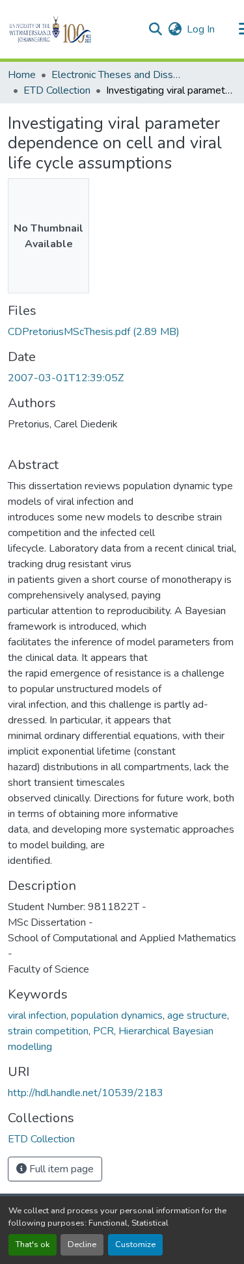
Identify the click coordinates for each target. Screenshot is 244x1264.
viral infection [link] (37, 1015)
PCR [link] (103, 1031)
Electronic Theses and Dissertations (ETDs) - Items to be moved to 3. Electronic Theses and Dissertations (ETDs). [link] (116, 75)
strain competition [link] (48, 1031)
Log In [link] (201, 29)
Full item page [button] (60, 1169)
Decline (82, 1244)
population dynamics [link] (117, 1015)
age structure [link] (197, 1015)
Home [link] (22, 75)
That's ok (32, 1244)
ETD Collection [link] (56, 90)
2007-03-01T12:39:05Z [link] (66, 378)
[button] (72, 29)
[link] (122, 332)
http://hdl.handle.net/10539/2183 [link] (85, 1093)
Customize (135, 1244)
